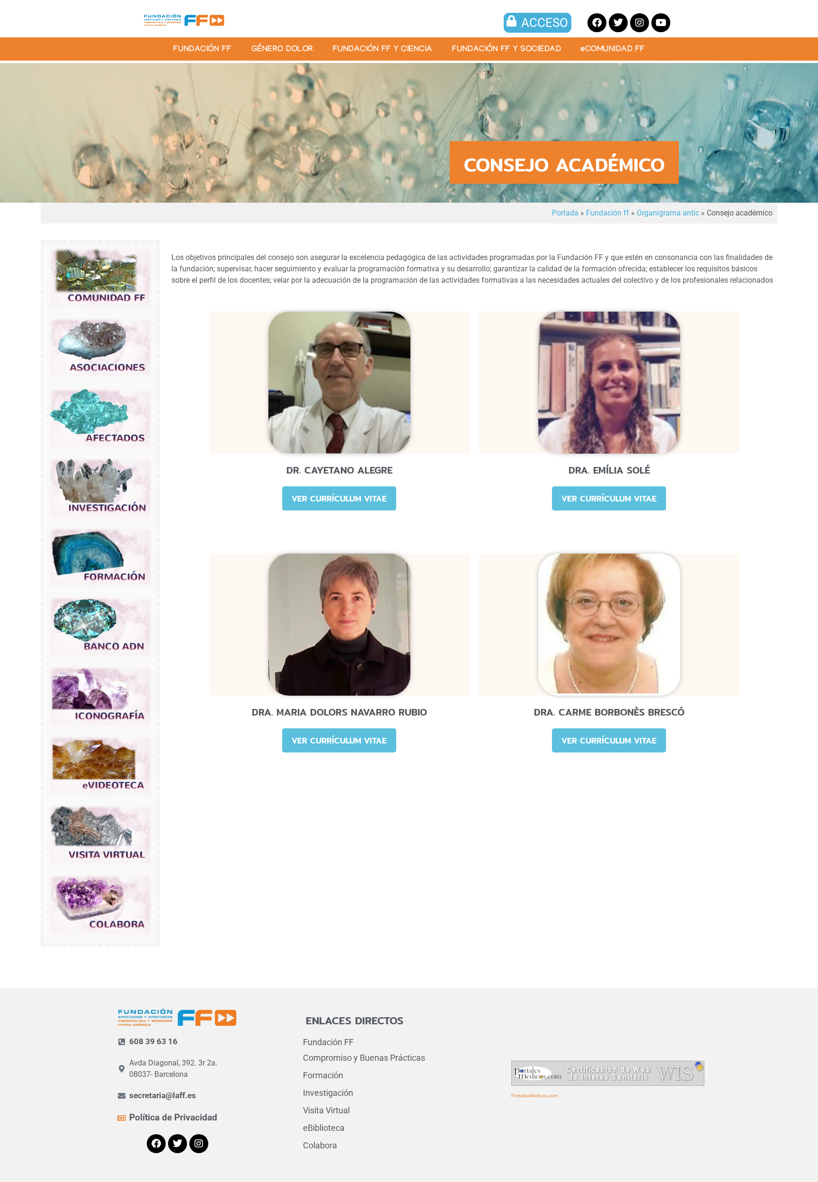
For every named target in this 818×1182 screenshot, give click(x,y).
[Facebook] (596, 22)
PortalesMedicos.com (534, 1095)
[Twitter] (618, 22)
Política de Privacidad (173, 1117)
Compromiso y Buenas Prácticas (364, 1058)
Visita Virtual (326, 1110)
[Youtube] (660, 22)
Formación (323, 1075)
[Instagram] (639, 22)
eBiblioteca (324, 1128)
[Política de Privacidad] (121, 1118)
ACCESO (544, 23)
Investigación (328, 1093)
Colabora (320, 1145)
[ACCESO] (511, 21)
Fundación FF (328, 1042)
